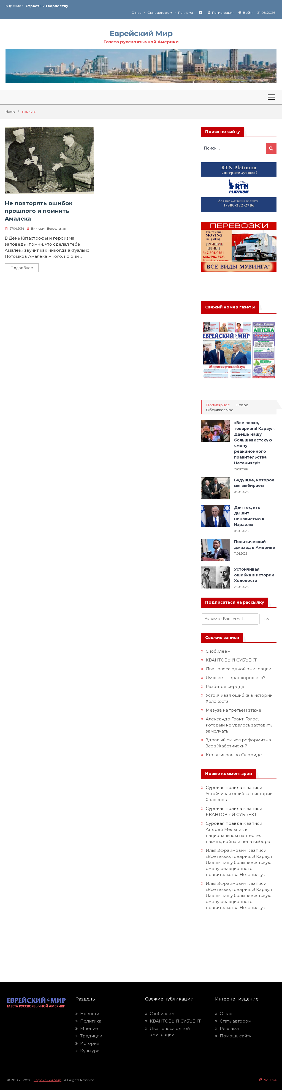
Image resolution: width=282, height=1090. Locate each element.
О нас (136, 12)
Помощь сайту (235, 1036)
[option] (83, 5)
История (89, 1043)
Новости (89, 1013)
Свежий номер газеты (230, 307)
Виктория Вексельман (48, 229)
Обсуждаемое (220, 410)
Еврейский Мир (141, 33)
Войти (248, 12)
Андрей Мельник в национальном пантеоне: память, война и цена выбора (238, 835)
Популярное (218, 405)
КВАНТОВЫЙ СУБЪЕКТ (231, 660)
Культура (89, 1050)
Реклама (185, 12)
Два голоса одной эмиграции (238, 668)
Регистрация (223, 12)
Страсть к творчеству (47, 6)
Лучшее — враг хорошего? (235, 677)
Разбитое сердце (225, 686)
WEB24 (269, 1080)
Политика (90, 1021)
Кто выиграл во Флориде (234, 754)
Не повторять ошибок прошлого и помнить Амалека (38, 211)
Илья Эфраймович (226, 850)
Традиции (91, 1036)
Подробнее (21, 267)
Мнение (89, 1028)
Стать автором (159, 12)
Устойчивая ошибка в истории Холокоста (254, 575)
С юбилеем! (218, 651)
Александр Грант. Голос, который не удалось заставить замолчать (239, 725)
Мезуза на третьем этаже (233, 710)
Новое (241, 405)
